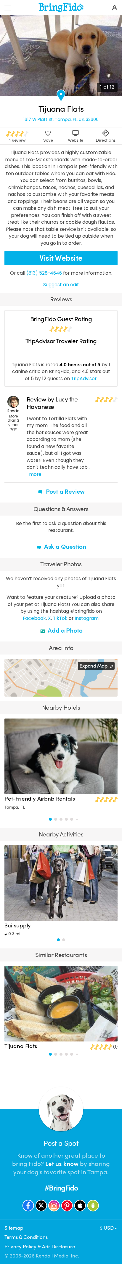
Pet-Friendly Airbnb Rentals (39, 798)
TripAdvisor (84, 378)
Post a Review (64, 491)
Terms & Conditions (26, 1237)
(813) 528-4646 (44, 273)
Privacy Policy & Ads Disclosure (39, 1247)
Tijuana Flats (20, 1046)
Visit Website (61, 258)
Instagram (87, 618)
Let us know (61, 1164)
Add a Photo (65, 630)
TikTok (60, 618)
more (35, 474)
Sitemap (13, 1228)
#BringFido (61, 1188)
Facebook (34, 618)
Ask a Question (64, 547)
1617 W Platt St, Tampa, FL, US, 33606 (61, 119)
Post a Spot (61, 1143)
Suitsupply (17, 925)
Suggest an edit (61, 284)
